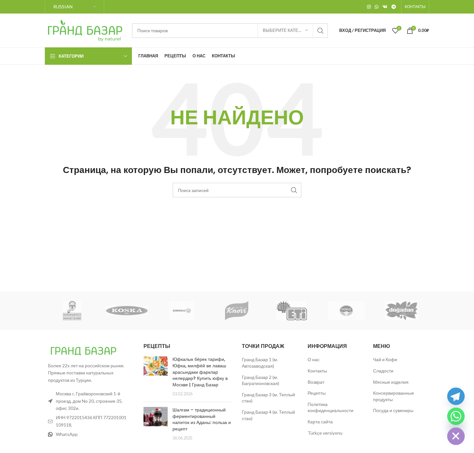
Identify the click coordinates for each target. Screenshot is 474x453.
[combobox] (230, 30)
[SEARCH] (320, 30)
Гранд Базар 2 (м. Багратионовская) (260, 380)
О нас (314, 359)
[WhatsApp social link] (376, 7)
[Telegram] (456, 396)
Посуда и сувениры (393, 410)
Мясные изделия (391, 382)
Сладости (383, 370)
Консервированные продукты (393, 396)
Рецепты (317, 393)
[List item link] (89, 434)
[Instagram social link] (369, 7)
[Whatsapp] (456, 416)
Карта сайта (320, 421)
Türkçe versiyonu (325, 433)
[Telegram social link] (394, 7)
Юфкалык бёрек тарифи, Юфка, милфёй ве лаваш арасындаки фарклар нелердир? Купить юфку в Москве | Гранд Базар (200, 372)
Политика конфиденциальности (330, 407)
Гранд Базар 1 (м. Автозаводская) (260, 363)
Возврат (316, 382)
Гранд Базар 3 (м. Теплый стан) (268, 398)
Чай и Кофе (385, 359)
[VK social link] (385, 7)
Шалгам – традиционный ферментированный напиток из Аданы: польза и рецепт (202, 419)
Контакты (317, 370)
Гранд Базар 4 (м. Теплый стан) (268, 415)
